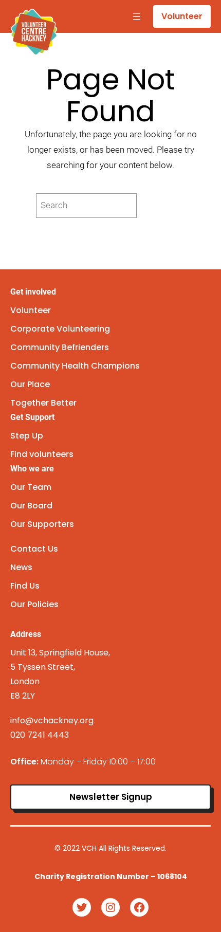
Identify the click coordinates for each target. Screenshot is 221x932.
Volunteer (181, 16)
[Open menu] (137, 16)
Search (163, 205)
